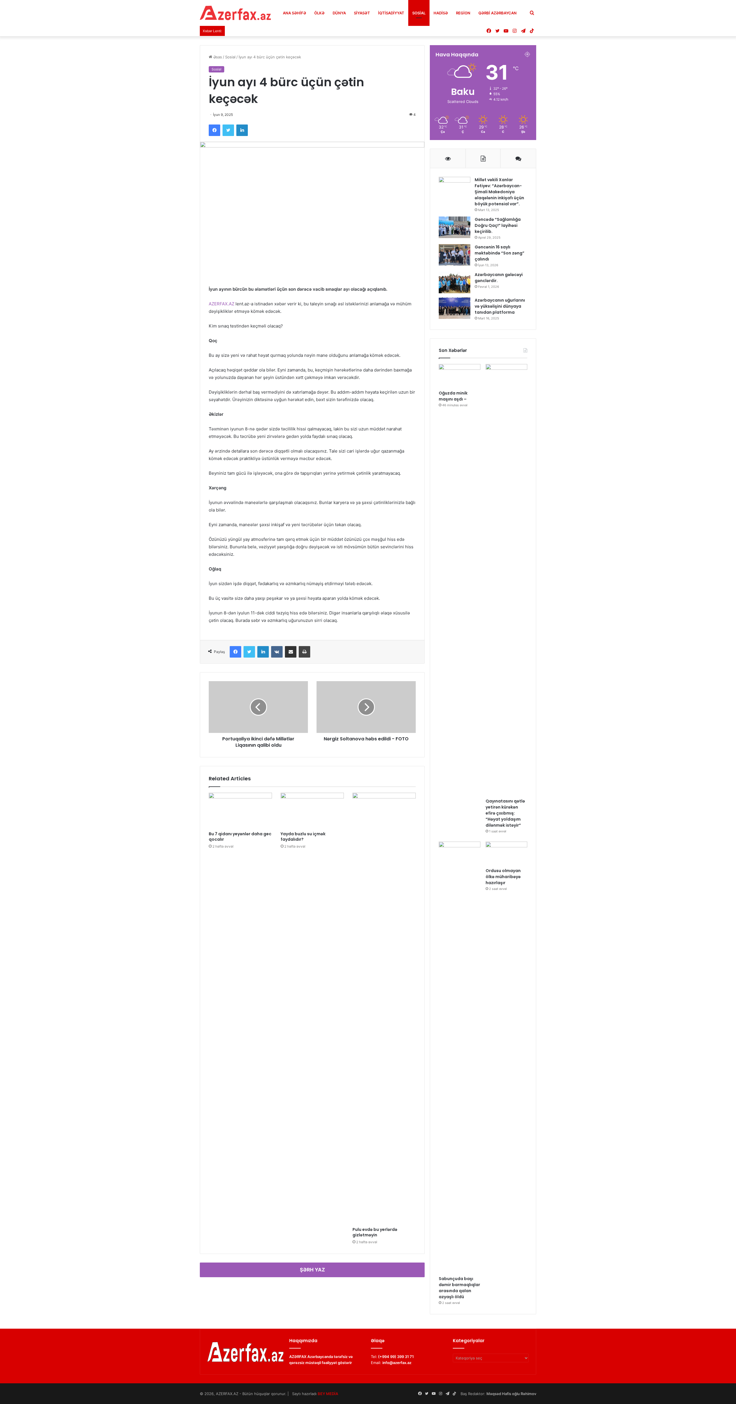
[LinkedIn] (242, 130)
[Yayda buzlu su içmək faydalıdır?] (312, 810)
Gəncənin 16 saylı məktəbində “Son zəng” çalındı (499, 253)
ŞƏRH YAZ (312, 1270)
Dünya (339, 13)
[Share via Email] (290, 652)
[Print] (304, 652)
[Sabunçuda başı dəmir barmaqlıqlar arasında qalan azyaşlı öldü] (459, 1057)
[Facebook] (214, 130)
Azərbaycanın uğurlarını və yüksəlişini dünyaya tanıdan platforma (500, 306)
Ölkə (319, 13)
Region (463, 13)
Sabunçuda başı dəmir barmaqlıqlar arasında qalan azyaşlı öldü (459, 1288)
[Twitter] (228, 130)
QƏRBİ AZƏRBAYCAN (497, 13)
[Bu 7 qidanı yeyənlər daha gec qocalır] (240, 810)
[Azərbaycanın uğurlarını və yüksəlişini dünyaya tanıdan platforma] (454, 308)
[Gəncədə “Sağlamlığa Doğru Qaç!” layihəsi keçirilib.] (454, 227)
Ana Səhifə (294, 13)
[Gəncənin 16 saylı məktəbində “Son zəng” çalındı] (454, 255)
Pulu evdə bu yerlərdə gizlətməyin (374, 1232)
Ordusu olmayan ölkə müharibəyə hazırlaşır (503, 877)
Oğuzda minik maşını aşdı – (453, 396)
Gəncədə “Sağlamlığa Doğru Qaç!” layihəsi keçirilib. (498, 225)
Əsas (217, 57)
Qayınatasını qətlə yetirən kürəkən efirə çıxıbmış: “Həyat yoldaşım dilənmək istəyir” (505, 813)
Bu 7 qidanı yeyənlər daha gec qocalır (240, 836)
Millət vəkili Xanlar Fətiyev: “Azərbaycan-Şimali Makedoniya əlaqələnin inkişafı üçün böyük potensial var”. (499, 192)
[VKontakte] (277, 652)
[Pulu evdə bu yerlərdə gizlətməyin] (384, 1008)
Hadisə (441, 13)
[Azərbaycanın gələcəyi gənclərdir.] (454, 282)
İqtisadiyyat (391, 13)
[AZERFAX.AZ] (235, 13)
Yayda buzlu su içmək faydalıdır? (303, 836)
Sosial (418, 13)
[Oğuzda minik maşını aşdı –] (459, 376)
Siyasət (362, 13)
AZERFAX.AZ (221, 304)
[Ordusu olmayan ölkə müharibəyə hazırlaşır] (506, 853)
